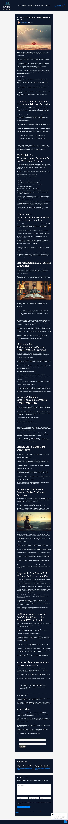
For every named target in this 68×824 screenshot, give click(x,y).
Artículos (24, 768)
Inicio (19, 5)
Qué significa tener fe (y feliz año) (25, 766)
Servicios (37, 5)
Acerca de (24, 5)
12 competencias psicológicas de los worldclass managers (42, 766)
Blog (42, 5)
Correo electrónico (22, 741)
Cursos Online (30, 5)
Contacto (47, 5)
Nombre (20, 738)
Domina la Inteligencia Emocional (6, 7)
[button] (39, 5)
